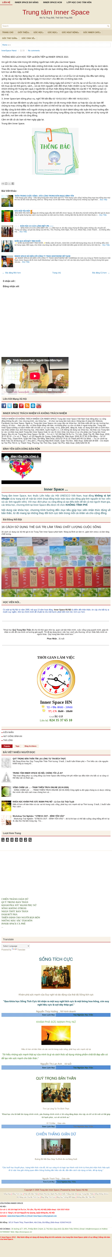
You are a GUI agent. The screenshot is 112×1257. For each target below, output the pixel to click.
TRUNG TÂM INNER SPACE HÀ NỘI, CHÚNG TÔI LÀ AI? (38, 773)
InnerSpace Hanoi (9, 50)
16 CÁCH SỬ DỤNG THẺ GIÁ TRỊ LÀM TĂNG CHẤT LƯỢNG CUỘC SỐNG (51, 527)
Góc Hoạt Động (70, 32)
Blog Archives (30, 746)
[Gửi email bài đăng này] (2, 183)
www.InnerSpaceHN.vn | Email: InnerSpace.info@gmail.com (32, 1216)
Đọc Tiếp (103, 200)
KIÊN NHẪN (8, 732)
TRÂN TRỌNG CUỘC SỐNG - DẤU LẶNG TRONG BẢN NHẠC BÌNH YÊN (44, 196)
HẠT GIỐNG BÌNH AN (12, 736)
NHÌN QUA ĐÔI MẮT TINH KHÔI (27, 241)
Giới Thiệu (23, 32)
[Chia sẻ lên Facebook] (12, 183)
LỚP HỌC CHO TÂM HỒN (79, 2)
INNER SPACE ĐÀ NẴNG (26, 2)
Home (5, 45)
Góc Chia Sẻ (28, 38)
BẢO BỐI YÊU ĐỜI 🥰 (23, 211)
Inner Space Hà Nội (62, 610)
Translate (21, 950)
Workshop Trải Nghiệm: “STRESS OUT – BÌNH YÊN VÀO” (39, 816)
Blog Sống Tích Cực (48, 1197)
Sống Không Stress (101, 1194)
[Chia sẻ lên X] (9, 183)
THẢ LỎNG (8, 740)
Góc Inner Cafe (92, 32)
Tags (17, 746)
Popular (7, 746)
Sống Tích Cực (17, 1194)
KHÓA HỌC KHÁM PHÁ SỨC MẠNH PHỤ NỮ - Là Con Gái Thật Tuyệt (43, 802)
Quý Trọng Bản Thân (86, 1194)
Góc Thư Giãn (9, 38)
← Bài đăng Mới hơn (11, 273)
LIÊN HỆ (6, 2)
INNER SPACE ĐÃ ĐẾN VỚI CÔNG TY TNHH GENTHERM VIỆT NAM (42, 256)
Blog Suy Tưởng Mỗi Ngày (66, 1197)
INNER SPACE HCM (52, 2)
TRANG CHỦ (7, 32)
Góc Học (38, 32)
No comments (34, 50)
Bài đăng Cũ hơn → (101, 273)
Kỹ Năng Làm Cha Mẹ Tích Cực (28, 1197)
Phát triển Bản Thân (31, 1194)
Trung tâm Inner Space (56, 12)
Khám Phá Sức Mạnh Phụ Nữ (50, 1194)
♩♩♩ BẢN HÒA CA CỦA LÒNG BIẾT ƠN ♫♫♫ (34, 226)
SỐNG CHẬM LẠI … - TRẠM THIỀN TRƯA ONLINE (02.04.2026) (41, 787)
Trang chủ (56, 273)
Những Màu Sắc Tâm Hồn (86, 1197)
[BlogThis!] (6, 183)
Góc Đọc (53, 32)
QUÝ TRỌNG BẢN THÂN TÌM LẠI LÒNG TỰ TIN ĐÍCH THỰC (39, 759)
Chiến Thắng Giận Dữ (69, 1194)
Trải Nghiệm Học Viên (83, 1126)
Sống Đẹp (7, 1194)
